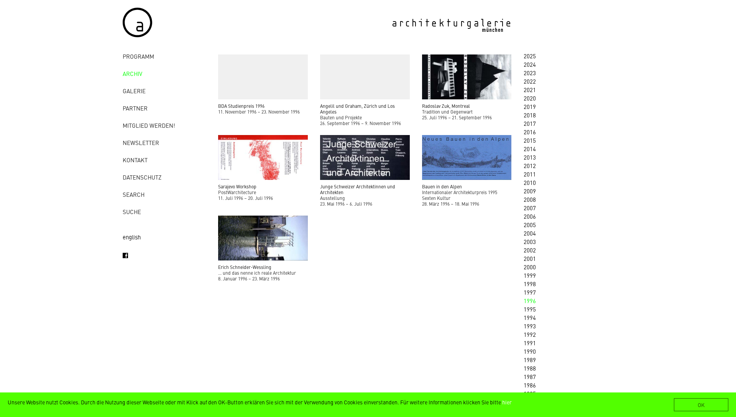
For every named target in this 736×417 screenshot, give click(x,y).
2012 (530, 166)
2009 (530, 191)
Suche (132, 212)
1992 (530, 334)
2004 (530, 233)
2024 (530, 64)
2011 (530, 174)
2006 (530, 216)
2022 (530, 81)
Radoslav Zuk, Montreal (446, 106)
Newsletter (141, 142)
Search (134, 194)
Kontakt (135, 160)
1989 (530, 360)
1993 (530, 326)
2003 (530, 241)
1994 (530, 317)
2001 (530, 258)
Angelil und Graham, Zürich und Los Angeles (357, 109)
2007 (530, 208)
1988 (530, 368)
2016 (530, 132)
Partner (135, 108)
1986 (530, 385)
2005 (530, 225)
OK (701, 405)
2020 (530, 98)
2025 (530, 56)
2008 (530, 199)
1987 (530, 376)
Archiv (132, 73)
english (132, 237)
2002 (530, 250)
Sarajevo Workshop (237, 186)
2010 (530, 182)
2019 (530, 106)
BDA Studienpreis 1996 (241, 106)
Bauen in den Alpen (442, 186)
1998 (530, 284)
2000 (530, 267)
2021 (530, 90)
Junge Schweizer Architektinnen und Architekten (357, 189)
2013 (530, 157)
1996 (530, 301)
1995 (530, 309)
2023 (530, 73)
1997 (530, 292)
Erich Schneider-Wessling (244, 267)
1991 (530, 343)
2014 (530, 149)
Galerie (134, 91)
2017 (530, 123)
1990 (530, 351)
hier (507, 402)
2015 (530, 140)
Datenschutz (142, 177)
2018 (530, 115)
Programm (138, 56)
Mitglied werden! (149, 125)
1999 (530, 275)
